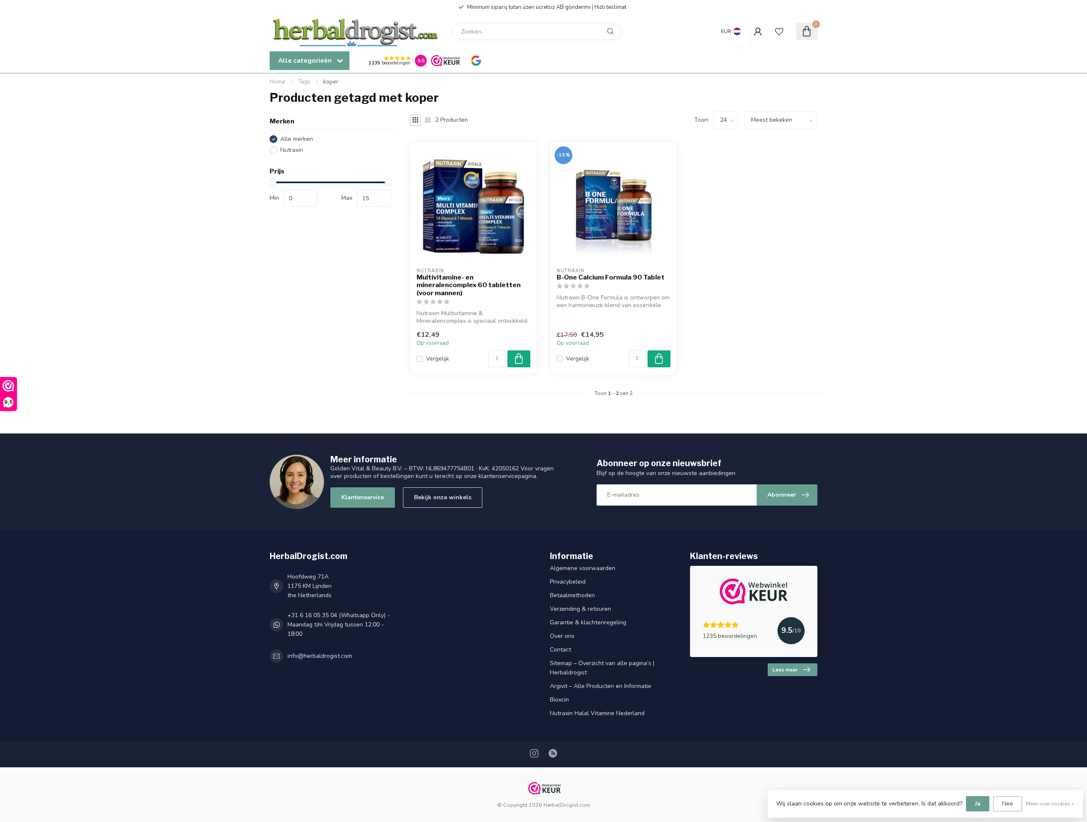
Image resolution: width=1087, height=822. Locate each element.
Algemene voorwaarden (582, 568)
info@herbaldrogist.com (319, 656)
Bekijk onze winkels (442, 497)
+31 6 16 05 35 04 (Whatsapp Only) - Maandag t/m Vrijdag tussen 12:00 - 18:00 (338, 624)
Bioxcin (559, 700)
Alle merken (296, 139)
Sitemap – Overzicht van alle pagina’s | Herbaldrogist (602, 668)
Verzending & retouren (580, 609)
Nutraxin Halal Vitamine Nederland (597, 713)
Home (277, 82)
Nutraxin (291, 150)
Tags (304, 82)
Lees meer (785, 669)
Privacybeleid (568, 582)
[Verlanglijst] (779, 31)
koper (330, 82)
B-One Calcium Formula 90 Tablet (611, 277)
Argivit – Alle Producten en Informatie (600, 686)
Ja (977, 804)
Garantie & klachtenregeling (588, 622)
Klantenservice (362, 497)
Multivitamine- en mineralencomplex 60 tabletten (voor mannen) (469, 285)
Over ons (562, 636)
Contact (560, 650)
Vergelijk (437, 358)
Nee (1007, 804)
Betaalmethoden (572, 595)
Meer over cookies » (1050, 803)
